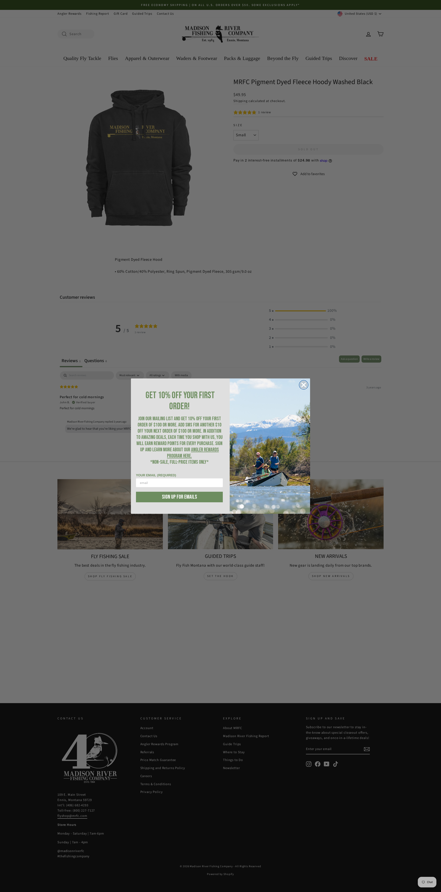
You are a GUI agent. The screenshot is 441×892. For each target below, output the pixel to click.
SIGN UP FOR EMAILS (179, 497)
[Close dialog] (303, 384)
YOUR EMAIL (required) (156, 475)
